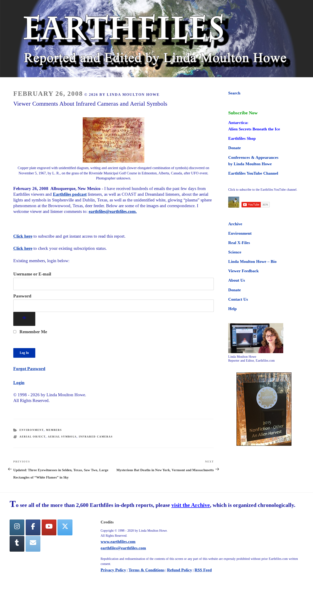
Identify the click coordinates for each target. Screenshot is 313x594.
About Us (236, 280)
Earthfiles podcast (70, 194)
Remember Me (32, 331)
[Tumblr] (17, 544)
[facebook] (33, 527)
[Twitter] (65, 527)
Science (234, 252)
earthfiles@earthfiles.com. (113, 211)
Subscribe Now (243, 112)
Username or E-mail (32, 274)
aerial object (32, 436)
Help (232, 308)
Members (54, 430)
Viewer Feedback (243, 271)
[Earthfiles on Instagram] (17, 527)
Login (19, 382)
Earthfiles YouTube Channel (253, 173)
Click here (22, 236)
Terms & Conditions (147, 570)
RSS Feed (203, 570)
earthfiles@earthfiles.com (123, 548)
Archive (235, 224)
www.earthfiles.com (118, 541)
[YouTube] (49, 527)
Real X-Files (239, 242)
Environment (31, 430)
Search (234, 93)
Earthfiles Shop (242, 138)
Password (22, 296)
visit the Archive (190, 505)
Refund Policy (179, 570)
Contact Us (238, 299)
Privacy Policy (113, 570)
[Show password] (24, 319)
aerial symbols (62, 436)
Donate (234, 148)
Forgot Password (29, 368)
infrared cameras (96, 436)
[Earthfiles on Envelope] (33, 544)
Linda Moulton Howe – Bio (252, 261)
